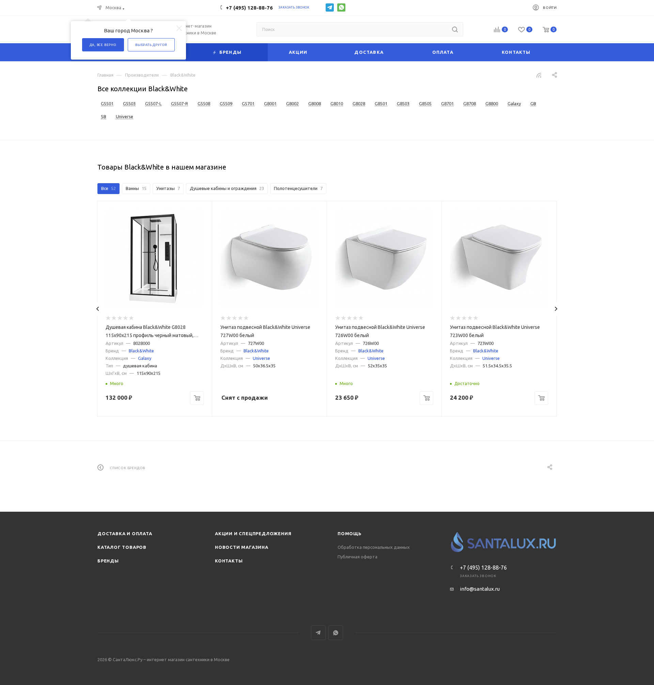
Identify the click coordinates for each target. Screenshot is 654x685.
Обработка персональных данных (374, 547)
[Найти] (455, 29)
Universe (261, 358)
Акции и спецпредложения (253, 533)
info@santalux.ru (480, 589)
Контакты (229, 560)
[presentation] (98, 309)
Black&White (141, 350)
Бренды (108, 560)
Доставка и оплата (124, 533)
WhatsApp (341, 7)
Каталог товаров (121, 547)
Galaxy (144, 358)
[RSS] (538, 75)
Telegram (330, 7)
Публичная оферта (357, 556)
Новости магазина (241, 547)
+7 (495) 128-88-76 (249, 8)
